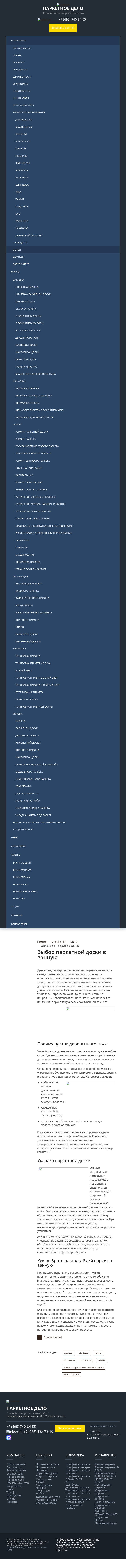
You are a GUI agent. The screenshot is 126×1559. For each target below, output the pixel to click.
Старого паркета (25, 308)
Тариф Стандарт (22, 870)
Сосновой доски (26, 344)
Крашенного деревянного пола (35, 373)
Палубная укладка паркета (32, 807)
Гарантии (18, 62)
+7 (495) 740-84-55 (73, 19)
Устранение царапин (102, 1491)
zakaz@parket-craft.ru (103, 1426)
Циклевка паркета (26, 287)
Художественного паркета (32, 598)
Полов (19, 627)
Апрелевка (22, 170)
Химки (19, 199)
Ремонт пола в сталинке (31, 489)
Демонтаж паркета (27, 735)
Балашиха (21, 177)
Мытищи (21, 134)
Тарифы (15, 854)
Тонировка (19, 648)
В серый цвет (23, 670)
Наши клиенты (21, 90)
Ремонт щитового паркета (32, 460)
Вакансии (18, 256)
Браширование (25, 554)
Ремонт (17, 424)
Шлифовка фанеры (27, 388)
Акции (15, 906)
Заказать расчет (63, 28)
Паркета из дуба (25, 359)
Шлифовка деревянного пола (34, 417)
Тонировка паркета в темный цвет (37, 685)
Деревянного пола (27, 337)
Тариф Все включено (25, 891)
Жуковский (22, 141)
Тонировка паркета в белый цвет (36, 677)
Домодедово (23, 119)
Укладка (17, 713)
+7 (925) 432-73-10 (38, 1431)
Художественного (27, 793)
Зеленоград (22, 163)
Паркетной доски (26, 634)
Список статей (53, 1337)
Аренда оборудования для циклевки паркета (39, 822)
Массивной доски (27, 352)
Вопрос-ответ (21, 264)
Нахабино (21, 228)
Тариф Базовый (22, 862)
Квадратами (23, 786)
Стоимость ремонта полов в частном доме (44, 525)
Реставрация (20, 576)
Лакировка (22, 540)
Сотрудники (20, 69)
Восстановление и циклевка (33, 612)
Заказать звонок (70, 1428)
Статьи (17, 249)
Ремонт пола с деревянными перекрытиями (43, 533)
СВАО (18, 192)
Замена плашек (105, 1502)
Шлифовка (19, 381)
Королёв (20, 148)
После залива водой (28, 467)
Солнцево (21, 221)
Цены (14, 837)
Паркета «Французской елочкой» (36, 764)
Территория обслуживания (29, 112)
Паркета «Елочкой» (27, 800)
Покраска (21, 547)
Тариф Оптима (21, 877)
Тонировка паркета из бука (33, 663)
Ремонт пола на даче (29, 482)
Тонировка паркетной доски (34, 706)
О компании (18, 40)
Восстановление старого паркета (37, 446)
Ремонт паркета (25, 438)
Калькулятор (18, 846)
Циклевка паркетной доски (33, 294)
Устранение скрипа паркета (33, 511)
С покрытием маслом (29, 323)
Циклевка (18, 279)
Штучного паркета (27, 619)
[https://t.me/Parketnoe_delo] (45, 19)
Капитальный (24, 475)
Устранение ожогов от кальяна (35, 496)
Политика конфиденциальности (22, 1547)
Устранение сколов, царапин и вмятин (40, 504)
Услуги (15, 271)
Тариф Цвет (19, 898)
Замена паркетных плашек (32, 518)
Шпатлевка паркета (27, 562)
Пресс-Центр (20, 242)
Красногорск (23, 126)
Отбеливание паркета (29, 692)
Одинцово (22, 184)
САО (17, 213)
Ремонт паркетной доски (31, 431)
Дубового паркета (27, 590)
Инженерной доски (28, 641)
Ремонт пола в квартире (30, 569)
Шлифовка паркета (27, 402)
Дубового (101, 1510)
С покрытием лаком (28, 315)
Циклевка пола (25, 301)
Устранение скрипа (102, 1497)
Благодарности (22, 76)
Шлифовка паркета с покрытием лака (39, 410)
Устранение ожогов (102, 1506)
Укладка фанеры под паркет (33, 815)
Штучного (101, 1517)
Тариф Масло (20, 884)
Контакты (17, 915)
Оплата (17, 55)
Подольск (21, 206)
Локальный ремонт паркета (33, 453)
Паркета (20, 721)
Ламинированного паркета (33, 778)
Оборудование (21, 48)
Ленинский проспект (29, 235)
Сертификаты (20, 83)
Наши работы (21, 98)
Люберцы (21, 155)
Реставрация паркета (28, 583)
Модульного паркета (29, 771)
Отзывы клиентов (23, 105)
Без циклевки (24, 605)
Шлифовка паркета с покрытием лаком (77, 1479)
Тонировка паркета (27, 656)
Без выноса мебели (27, 330)
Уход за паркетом (23, 829)
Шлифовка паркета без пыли (33, 395)
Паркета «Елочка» (26, 366)
